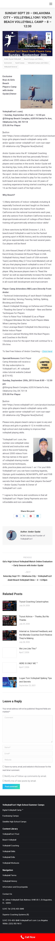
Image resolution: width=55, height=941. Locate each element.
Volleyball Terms (9, 875)
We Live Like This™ (28, 648)
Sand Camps (20, 63)
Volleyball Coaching (11, 845)
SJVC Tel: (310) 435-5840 (13, 909)
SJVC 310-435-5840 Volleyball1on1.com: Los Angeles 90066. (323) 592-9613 (25, 922)
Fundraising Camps (11, 816)
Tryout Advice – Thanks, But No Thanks (34, 618)
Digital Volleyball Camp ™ (13, 810)
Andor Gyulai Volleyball (12, 59)
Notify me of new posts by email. (20, 781)
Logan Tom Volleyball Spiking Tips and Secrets (35, 680)
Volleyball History (10, 881)
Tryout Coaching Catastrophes (33, 601)
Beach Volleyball (9, 840)
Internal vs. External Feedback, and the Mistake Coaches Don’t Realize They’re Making (35, 635)
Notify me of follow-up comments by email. (26, 776)
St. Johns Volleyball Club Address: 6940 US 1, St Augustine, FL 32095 (27, 901)
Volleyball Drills (9, 857)
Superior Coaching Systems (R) (16, 914)
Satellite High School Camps (14, 822)
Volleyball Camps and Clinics (38, 63)
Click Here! (47, 351)
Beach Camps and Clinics (33, 59)
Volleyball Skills (9, 851)
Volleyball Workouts (11, 863)
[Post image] (10, 606)
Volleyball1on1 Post (11, 834)
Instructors (8, 63)
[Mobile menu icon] (50, 4)
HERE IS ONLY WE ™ (28, 663)
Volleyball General (10, 67)
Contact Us (7, 894)
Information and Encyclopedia (15, 887)
